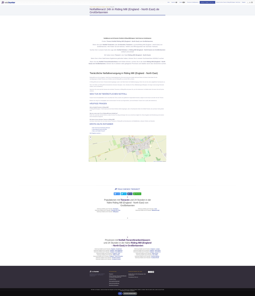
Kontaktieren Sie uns (133, 277)
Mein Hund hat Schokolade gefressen (101, 127)
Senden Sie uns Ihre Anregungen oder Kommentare (137, 274)
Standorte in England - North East (207, 2)
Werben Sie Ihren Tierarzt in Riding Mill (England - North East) (228, 2)
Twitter (250, 2)
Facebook (248, 2)
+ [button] (90, 137)
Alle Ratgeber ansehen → (96, 133)
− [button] (90, 139)
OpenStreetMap (159, 161)
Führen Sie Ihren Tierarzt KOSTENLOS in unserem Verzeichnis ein (117, 276)
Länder (181, 2)
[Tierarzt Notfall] (8, 2)
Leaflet (154, 161)
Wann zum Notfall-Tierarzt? (98, 131)
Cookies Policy (112, 279)
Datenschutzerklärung (114, 283)
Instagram (252, 2)
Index (168, 2)
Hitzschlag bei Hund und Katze (99, 129)
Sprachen (174, 2)
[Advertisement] (127, 27)
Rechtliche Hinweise (113, 285)
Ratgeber (243, 2)
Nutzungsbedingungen (114, 281)
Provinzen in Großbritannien (192, 2)
